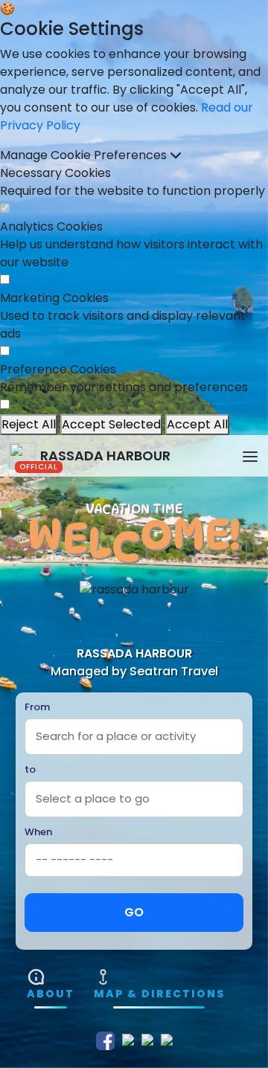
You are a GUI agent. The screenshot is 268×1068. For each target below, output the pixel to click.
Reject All (28, 424)
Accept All (197, 424)
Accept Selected (111, 424)
